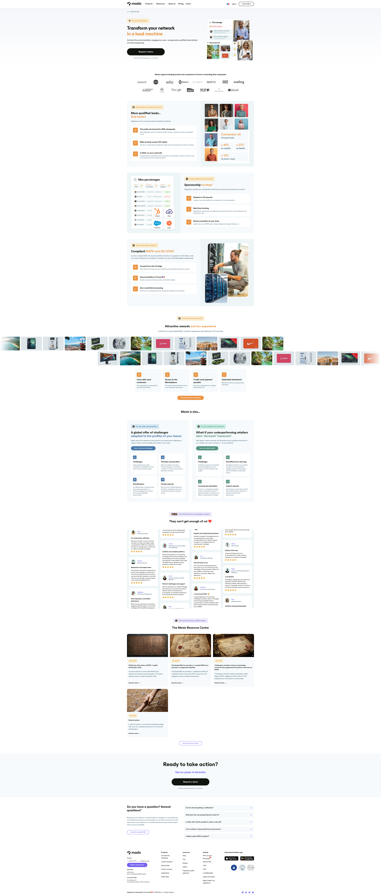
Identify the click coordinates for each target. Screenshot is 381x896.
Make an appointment (137, 865)
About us (172, 4)
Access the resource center (190, 743)
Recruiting (206, 858)
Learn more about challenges (143, 448)
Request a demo (146, 52)
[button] (150, 4)
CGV (204, 869)
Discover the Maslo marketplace (190, 397)
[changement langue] (228, 4)
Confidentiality (208, 873)
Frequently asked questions (188, 872)
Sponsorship (135, 11)
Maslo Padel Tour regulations (209, 882)
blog (184, 855)
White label (165, 877)
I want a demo (246, 4)
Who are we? (207, 855)
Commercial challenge (165, 857)
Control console (166, 869)
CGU (204, 865)
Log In (234, 4)
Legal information (209, 877)
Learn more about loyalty (207, 448)
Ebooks (185, 863)
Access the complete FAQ (138, 832)
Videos (185, 867)
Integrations (165, 873)
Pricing (181, 4)
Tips (184, 859)
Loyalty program (167, 862)
